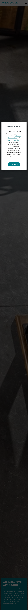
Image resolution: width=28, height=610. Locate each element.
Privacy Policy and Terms (14, 140)
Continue (14, 164)
